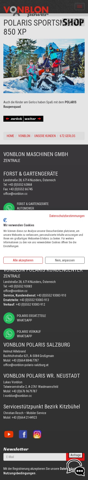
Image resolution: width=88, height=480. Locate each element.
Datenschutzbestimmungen (67, 216)
